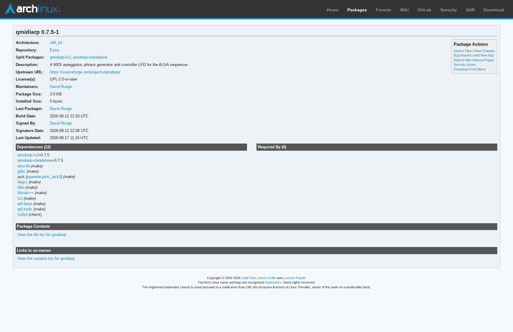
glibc (22, 171)
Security (448, 9)
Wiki (404, 9)
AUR (470, 9)
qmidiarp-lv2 (60, 57)
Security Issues (465, 64)
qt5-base (25, 204)
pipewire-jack (38, 176)
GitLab (424, 9)
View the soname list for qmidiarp (46, 258)
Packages (357, 9)
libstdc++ (26, 193)
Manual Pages (484, 60)
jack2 (56, 176)
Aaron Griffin (267, 278)
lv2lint (23, 214)
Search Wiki (462, 60)
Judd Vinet (248, 278)
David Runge (61, 86)
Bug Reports (463, 55)
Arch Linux (32, 9)
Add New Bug (484, 55)
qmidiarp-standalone (90, 57)
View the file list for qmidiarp (42, 234)
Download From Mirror (470, 69)
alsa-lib (24, 166)
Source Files (463, 51)
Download (494, 9)
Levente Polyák (294, 278)
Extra (54, 50)
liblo (21, 187)
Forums (383, 9)
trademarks (273, 282)
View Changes (484, 51)
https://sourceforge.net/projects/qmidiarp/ (85, 72)
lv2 (20, 198)
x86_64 (56, 42)
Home (332, 9)
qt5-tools (25, 209)
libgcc (23, 182)
